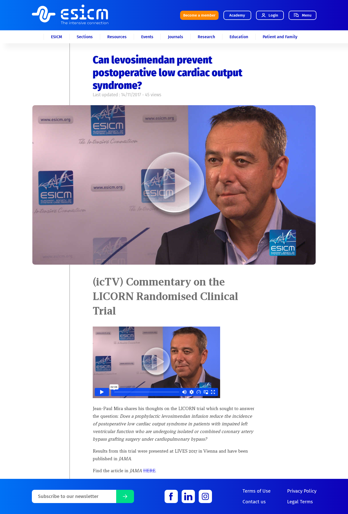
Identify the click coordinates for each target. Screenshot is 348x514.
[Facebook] (171, 496)
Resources (117, 36)
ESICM (56, 36)
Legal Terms (300, 502)
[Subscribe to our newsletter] (125, 496)
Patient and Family (280, 36)
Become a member (199, 15)
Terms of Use (257, 491)
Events (147, 36)
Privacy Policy (301, 491)
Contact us (254, 502)
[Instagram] (205, 496)
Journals (175, 36)
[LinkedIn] (188, 496)
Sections (85, 36)
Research (206, 36)
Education (239, 36)
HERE (149, 471)
